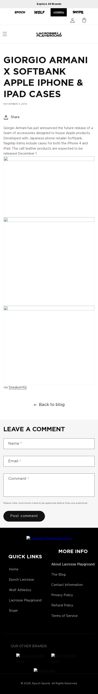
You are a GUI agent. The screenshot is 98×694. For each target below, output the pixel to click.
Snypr (13, 610)
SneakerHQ (18, 387)
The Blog (58, 574)
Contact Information (67, 585)
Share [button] (15, 117)
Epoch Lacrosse (21, 579)
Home (13, 569)
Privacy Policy (62, 595)
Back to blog (52, 405)
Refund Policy (62, 605)
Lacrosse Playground (25, 600)
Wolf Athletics (20, 590)
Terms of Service (64, 616)
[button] (5, 34)
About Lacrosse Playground (73, 564)
